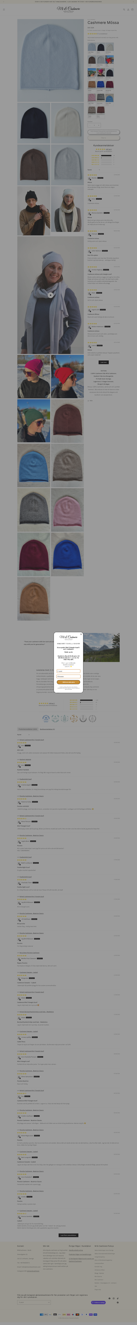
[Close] (81, 634)
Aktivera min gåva (68, 682)
